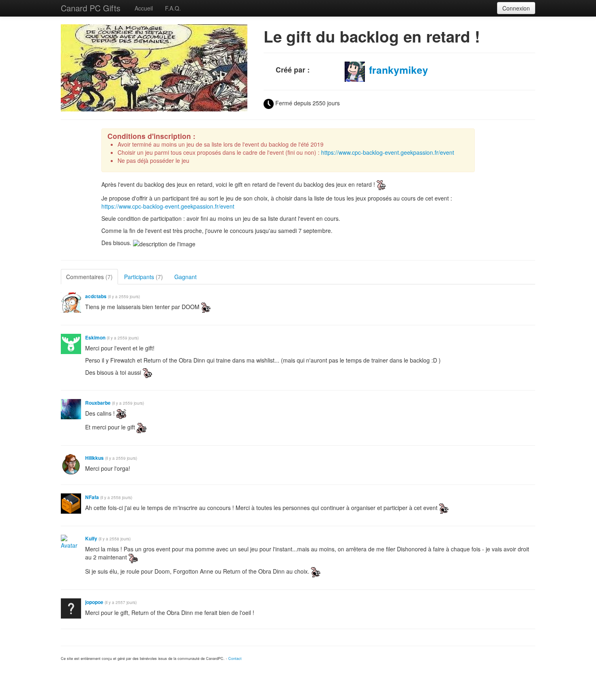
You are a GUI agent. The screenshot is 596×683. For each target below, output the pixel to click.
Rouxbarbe (98, 402)
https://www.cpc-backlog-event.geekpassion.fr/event (387, 152)
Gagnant (185, 277)
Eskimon (95, 337)
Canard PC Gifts (90, 8)
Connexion (516, 8)
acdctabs (96, 296)
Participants (143, 277)
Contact (235, 658)
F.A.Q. (173, 8)
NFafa (92, 497)
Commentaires (89, 277)
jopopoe (94, 602)
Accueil (144, 8)
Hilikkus (94, 458)
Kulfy (91, 538)
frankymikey (398, 69)
